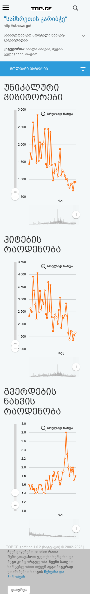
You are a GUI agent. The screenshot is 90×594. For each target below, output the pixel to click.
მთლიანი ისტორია (29, 69)
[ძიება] (76, 8)
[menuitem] (15, 498)
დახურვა (19, 590)
